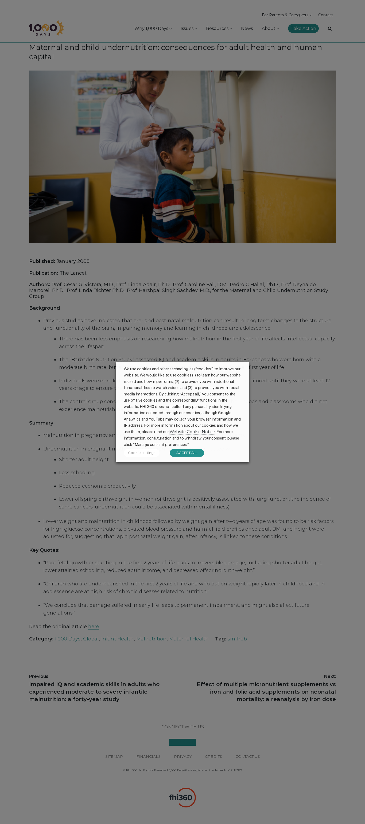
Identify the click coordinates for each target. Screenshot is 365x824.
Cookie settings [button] (141, 453)
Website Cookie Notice (192, 431)
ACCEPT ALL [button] (186, 453)
